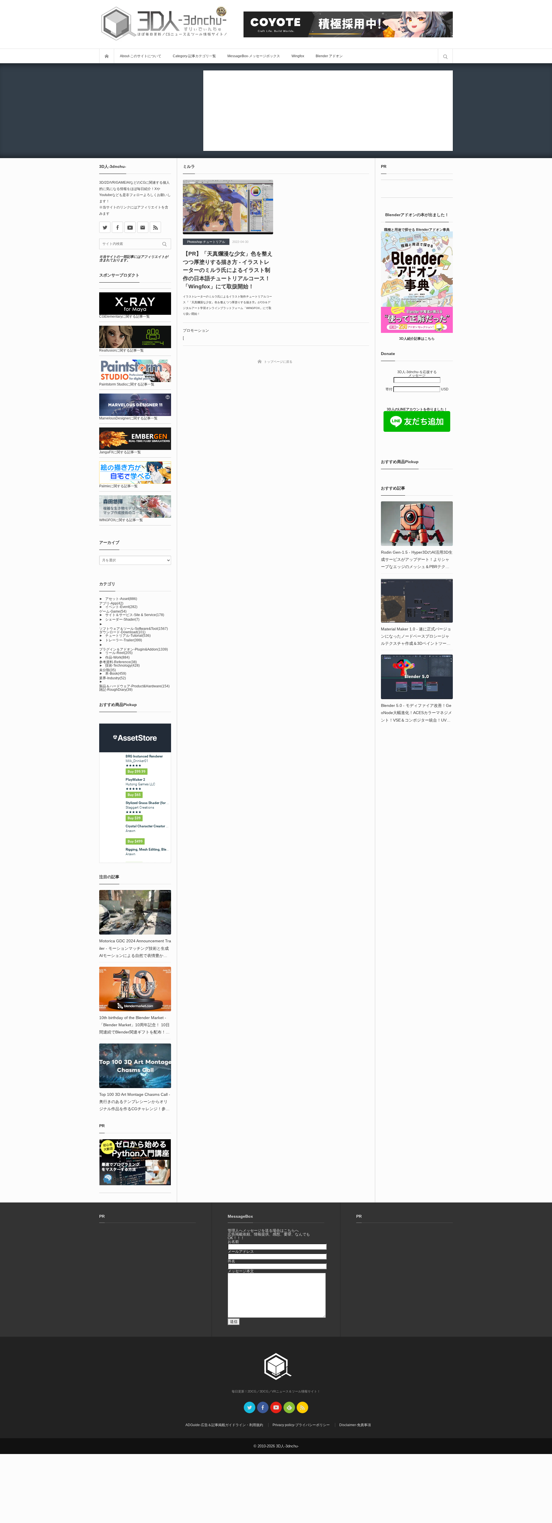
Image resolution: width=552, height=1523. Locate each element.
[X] (104, 227)
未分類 (107, 670)
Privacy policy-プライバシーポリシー (301, 1425)
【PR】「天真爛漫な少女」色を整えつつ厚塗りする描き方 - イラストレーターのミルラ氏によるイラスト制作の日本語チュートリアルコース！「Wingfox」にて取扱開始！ (228, 270)
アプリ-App (111, 603)
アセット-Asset (121, 599)
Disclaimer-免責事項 (355, 1425)
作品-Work (117, 657)
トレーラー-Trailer (123, 640)
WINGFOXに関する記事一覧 (121, 520)
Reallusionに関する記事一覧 (121, 350)
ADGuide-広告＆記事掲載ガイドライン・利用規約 (224, 1425)
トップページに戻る (278, 361)
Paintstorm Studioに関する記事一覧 (126, 384)
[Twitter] (249, 1407)
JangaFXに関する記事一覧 (120, 452)
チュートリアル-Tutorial (128, 635)
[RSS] (155, 227)
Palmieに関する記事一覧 (118, 486)
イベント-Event (121, 607)
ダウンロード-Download (122, 632)
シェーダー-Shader (122, 619)
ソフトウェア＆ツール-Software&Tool (133, 628)
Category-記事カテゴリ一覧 (194, 56)
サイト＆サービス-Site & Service (134, 615)
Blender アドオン (329, 56)
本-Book (115, 673)
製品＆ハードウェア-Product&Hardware (134, 686)
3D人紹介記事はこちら (417, 339)
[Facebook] (117, 227)
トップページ (106, 56)
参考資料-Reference (118, 662)
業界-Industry (112, 678)
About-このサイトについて (140, 56)
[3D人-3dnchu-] (164, 24)
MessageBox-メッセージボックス (253, 56)
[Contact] (142, 227)
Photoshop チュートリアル (206, 241)
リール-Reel (119, 653)
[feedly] (289, 1407)
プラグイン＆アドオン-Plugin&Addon (133, 649)
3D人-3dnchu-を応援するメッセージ (417, 373)
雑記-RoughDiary (116, 689)
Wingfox (298, 56)
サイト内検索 (445, 56)
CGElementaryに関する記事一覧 (124, 316)
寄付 (389, 389)
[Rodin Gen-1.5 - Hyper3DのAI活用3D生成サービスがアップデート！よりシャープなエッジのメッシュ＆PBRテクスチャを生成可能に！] (417, 523)
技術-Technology (122, 665)
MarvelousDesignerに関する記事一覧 (128, 418)
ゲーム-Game (112, 611)
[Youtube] (130, 227)
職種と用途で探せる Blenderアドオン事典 (417, 230)
